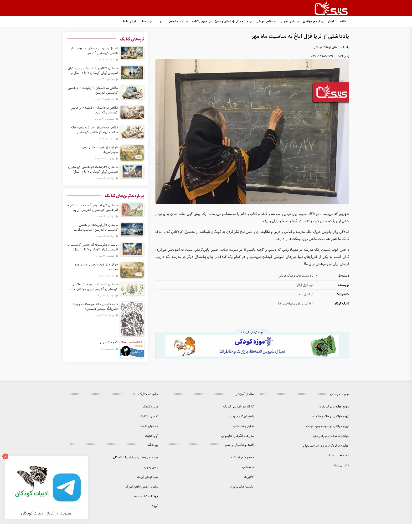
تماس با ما (129, 21)
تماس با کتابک (149, 416)
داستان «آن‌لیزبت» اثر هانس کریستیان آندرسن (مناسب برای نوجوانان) (97, 227)
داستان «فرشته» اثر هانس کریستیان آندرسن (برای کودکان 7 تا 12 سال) (93, 169)
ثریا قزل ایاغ (306, 294)
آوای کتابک (151, 436)
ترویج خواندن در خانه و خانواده (330, 416)
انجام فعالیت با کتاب (336, 455)
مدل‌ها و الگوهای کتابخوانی (237, 436)
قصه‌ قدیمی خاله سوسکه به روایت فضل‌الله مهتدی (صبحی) (95, 306)
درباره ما (147, 21)
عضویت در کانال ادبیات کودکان (46, 513)
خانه (343, 21)
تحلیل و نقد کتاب (243, 426)
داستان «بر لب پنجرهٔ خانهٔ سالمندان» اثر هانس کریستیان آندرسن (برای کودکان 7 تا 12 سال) (92, 207)
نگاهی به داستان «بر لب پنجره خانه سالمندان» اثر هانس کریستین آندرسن (94, 130)
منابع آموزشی (264, 21)
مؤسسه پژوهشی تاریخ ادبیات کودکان (135, 457)
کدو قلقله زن (109, 342)
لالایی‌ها (249, 477)
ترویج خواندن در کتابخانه (334, 406)
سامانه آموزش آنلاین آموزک (141, 486)
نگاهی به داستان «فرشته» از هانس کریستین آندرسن (94, 110)
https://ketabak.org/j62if (295, 303)
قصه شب (248, 467)
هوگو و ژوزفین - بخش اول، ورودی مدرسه (96, 267)
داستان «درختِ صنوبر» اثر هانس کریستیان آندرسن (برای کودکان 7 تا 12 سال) (94, 286)
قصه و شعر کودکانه (242, 457)
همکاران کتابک (148, 426)
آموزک (154, 506)
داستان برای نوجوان (242, 486)
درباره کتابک (150, 406)
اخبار (331, 21)
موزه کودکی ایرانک (147, 477)
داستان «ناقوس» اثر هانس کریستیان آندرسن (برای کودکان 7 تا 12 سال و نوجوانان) (93, 70)
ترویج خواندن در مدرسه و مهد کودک (327, 426)
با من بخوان (287, 21)
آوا (160, 21)
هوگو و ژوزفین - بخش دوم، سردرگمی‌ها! (100, 149)
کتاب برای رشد (340, 465)
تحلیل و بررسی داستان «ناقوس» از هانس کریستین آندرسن (94, 51)
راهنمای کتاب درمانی (241, 416)
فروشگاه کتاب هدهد (146, 496)
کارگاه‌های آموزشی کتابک (238, 406)
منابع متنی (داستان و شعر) (231, 21)
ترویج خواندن (311, 21)
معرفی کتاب (199, 21)
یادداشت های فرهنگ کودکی (331, 47)
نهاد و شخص (176, 21)
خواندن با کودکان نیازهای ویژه (331, 436)
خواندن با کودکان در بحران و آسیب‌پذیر (325, 445)
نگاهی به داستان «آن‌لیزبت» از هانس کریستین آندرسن (93, 90)
